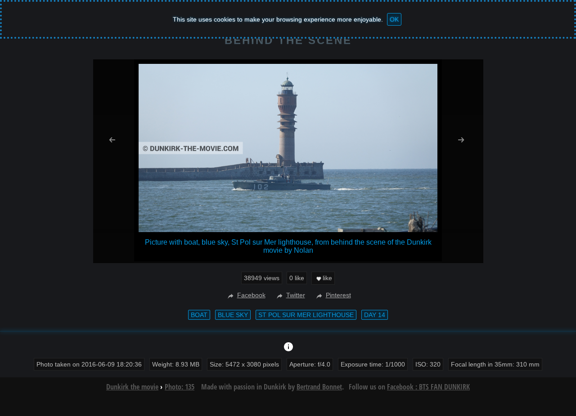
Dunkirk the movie (132, 387)
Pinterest (338, 295)
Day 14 (374, 314)
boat (199, 314)
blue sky (233, 314)
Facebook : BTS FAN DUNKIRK (428, 387)
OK (394, 19)
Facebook (251, 295)
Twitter (295, 295)
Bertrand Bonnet (319, 387)
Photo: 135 (179, 387)
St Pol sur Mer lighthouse (306, 314)
